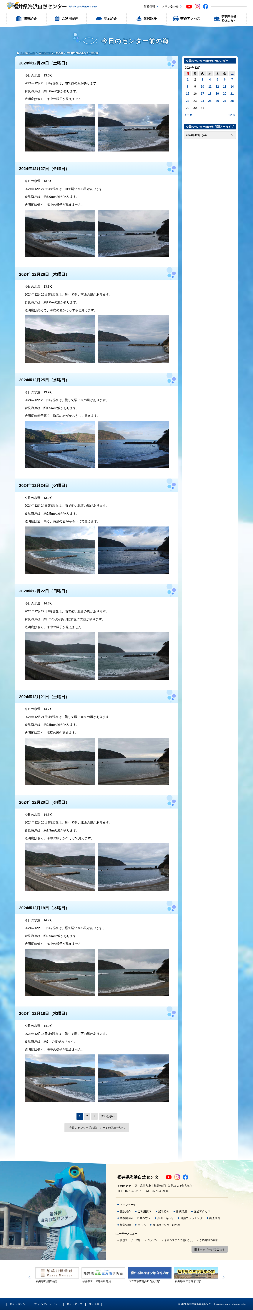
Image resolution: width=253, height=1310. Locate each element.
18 (210, 93)
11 (210, 86)
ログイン (152, 1240)
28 (232, 100)
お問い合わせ (170, 6)
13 (224, 86)
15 (187, 93)
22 (187, 100)
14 (232, 86)
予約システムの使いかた (178, 1240)
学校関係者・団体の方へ (230, 18)
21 (232, 93)
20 (224, 93)
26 (217, 100)
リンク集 (94, 1304)
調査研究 (214, 1218)
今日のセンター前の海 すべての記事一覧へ (97, 1127)
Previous (30, 1277)
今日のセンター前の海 (166, 1224)
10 (202, 86)
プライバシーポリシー (47, 1304)
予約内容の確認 (208, 1240)
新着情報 (149, 6)
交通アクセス (190, 18)
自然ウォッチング (191, 1218)
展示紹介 (110, 18)
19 (217, 93)
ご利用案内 (70, 18)
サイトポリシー (19, 1304)
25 (210, 100)
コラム (142, 1224)
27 (224, 100)
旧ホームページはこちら (209, 1249)
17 (202, 93)
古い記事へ (108, 1116)
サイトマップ (74, 1304)
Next (223, 1277)
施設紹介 (30, 18)
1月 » (231, 114)
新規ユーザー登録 (130, 1240)
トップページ (128, 1204)
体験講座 (150, 18)
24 (202, 100)
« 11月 (188, 114)
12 (217, 86)
